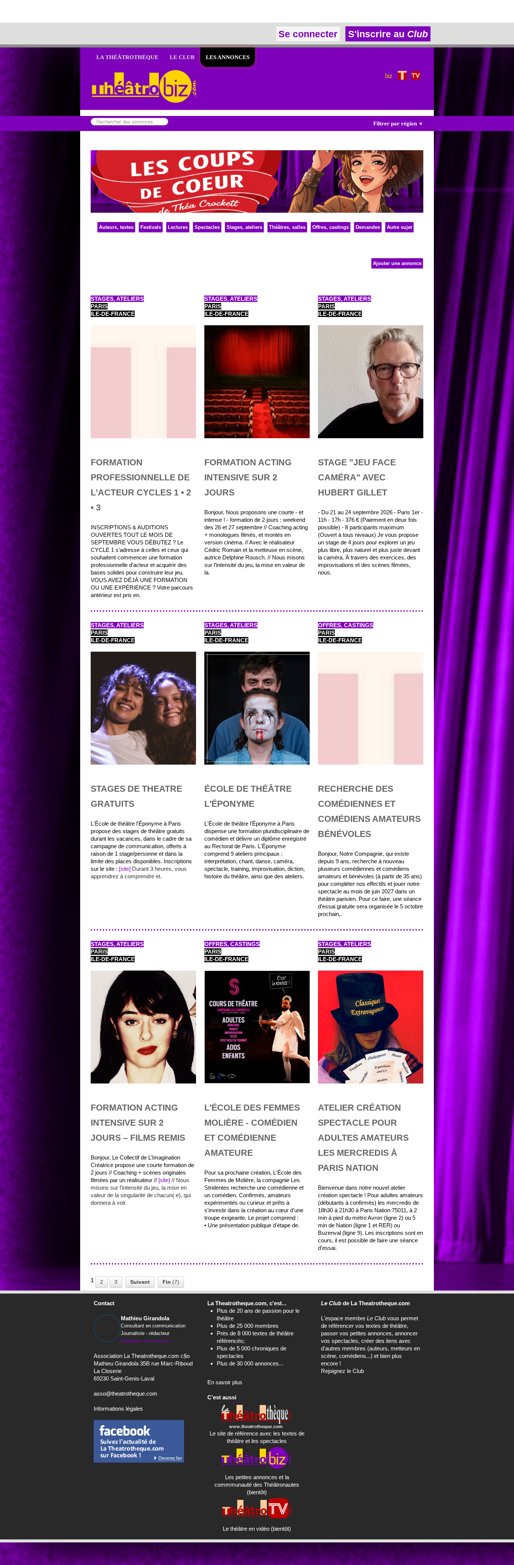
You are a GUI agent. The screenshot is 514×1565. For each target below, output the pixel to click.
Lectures (177, 227)
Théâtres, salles (287, 227)
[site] (125, 869)
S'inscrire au (386, 34)
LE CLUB (182, 57)
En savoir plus (224, 1382)
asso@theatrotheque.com (125, 1393)
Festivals (151, 227)
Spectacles (207, 227)
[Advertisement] (88, 11)
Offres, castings (330, 227)
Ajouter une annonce (397, 263)
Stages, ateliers (244, 227)
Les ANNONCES (227, 57)
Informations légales (118, 1408)
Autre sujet (399, 227)
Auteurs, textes (116, 227)
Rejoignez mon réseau (145, 1341)
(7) (171, 1282)
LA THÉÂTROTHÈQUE (127, 57)
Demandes (368, 227)
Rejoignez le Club (342, 1371)
